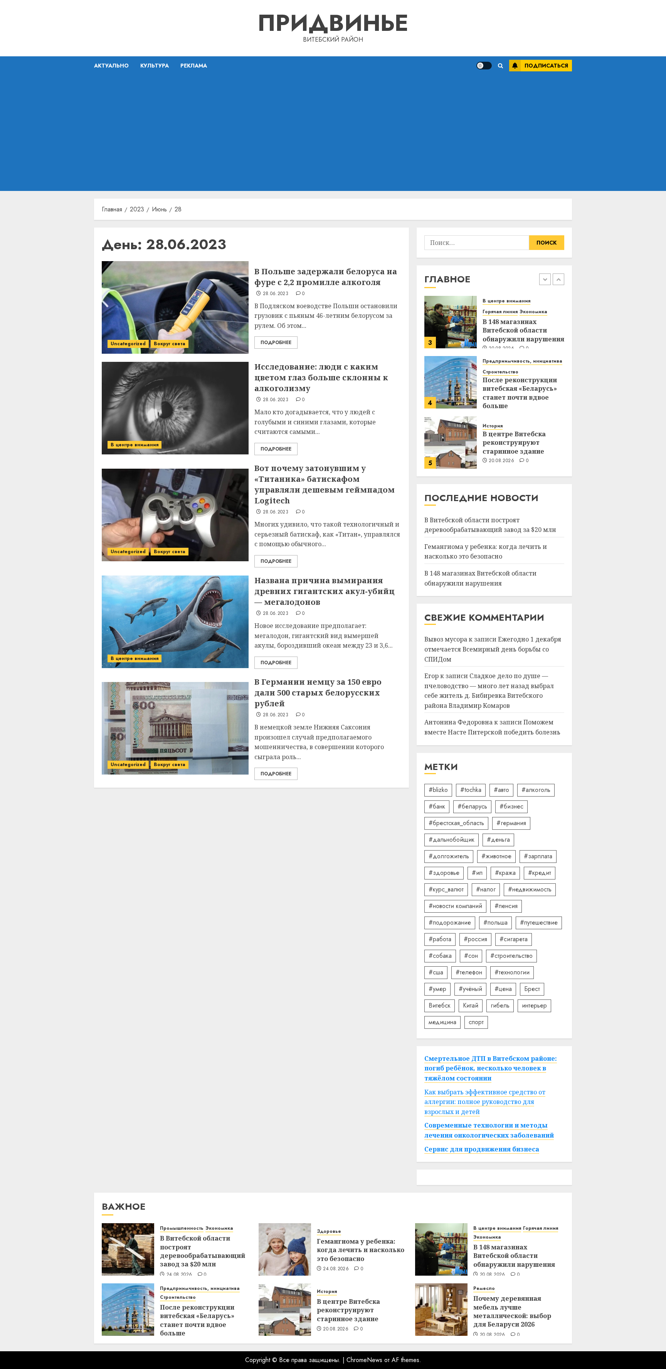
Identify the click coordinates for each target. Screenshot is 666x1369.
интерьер (534, 1005)
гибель (500, 1005)
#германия (511, 823)
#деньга (498, 839)
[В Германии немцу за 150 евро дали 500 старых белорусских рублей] (175, 728)
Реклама (193, 65)
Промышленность (182, 1228)
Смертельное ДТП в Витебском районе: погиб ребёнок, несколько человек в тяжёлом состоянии (490, 1068)
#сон (471, 955)
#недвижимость (530, 889)
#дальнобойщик (451, 839)
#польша (495, 922)
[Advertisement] (333, 133)
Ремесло (484, 1288)
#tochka (470, 789)
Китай (470, 1005)
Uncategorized (128, 343)
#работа (440, 939)
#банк (437, 806)
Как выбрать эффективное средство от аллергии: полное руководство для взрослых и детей (484, 1102)
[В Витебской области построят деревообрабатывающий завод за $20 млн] (128, 1249)
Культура (154, 65)
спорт (476, 1022)
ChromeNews (364, 1359)
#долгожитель (449, 856)
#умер (437, 988)
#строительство (511, 955)
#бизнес (511, 806)
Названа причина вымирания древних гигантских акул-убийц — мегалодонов (324, 591)
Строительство (500, 372)
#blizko (438, 789)
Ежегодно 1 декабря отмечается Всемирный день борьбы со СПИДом (492, 649)
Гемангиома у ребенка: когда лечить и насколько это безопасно (485, 551)
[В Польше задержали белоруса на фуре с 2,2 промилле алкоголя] (175, 307)
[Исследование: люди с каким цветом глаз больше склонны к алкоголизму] (175, 408)
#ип (477, 872)
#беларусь (472, 806)
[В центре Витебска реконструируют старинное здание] (450, 442)
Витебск (440, 1005)
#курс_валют (446, 889)
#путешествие (539, 922)
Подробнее (276, 342)
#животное (496, 856)
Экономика (533, 312)
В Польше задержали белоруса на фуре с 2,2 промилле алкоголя (325, 276)
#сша (436, 972)
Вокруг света (169, 343)
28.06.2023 (276, 294)
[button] (500, 65)
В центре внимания (134, 444)
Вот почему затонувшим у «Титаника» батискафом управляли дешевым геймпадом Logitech (324, 484)
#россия (475, 939)
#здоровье (444, 872)
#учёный (470, 988)
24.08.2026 (179, 1275)
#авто (501, 789)
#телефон (469, 972)
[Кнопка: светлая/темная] (484, 65)
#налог (486, 889)
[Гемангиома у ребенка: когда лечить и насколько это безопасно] (285, 1249)
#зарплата (538, 856)
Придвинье (333, 23)
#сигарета (514, 939)
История (493, 426)
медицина (442, 1022)
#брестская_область (456, 823)
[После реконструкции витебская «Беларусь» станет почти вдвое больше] (450, 382)
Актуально (111, 65)
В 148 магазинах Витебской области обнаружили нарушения (523, 330)
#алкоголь (535, 789)
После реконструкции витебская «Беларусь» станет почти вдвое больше (520, 393)
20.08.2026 (501, 461)
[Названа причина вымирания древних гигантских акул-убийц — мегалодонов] (175, 622)
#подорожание (450, 922)
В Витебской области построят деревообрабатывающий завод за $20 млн (202, 1251)
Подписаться (546, 65)
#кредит (539, 872)
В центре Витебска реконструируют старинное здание (514, 443)
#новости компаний (455, 905)
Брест (532, 988)
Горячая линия (500, 312)
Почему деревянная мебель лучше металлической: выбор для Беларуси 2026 (512, 1311)
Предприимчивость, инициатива (522, 361)
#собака (440, 955)
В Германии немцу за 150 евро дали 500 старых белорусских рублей (318, 693)
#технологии (512, 972)
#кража (505, 872)
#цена (503, 988)
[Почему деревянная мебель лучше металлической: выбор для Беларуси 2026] (441, 1309)
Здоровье (329, 1231)
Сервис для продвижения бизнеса (481, 1149)
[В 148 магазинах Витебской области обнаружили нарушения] (450, 322)
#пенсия (506, 905)
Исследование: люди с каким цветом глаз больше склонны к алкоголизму (321, 377)
